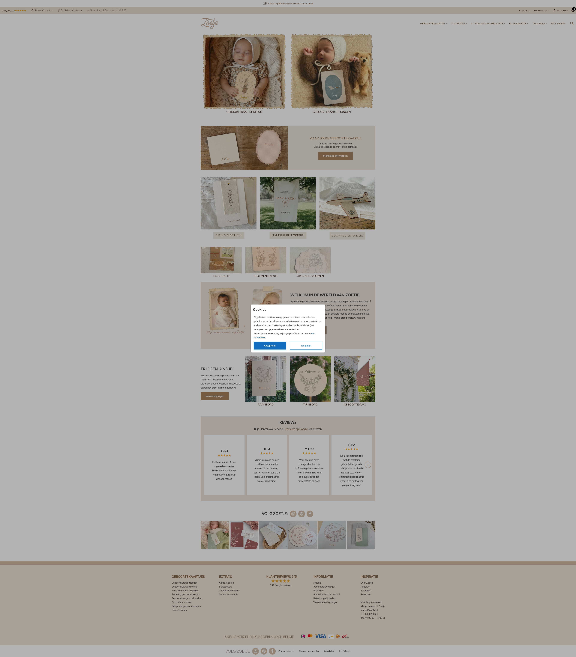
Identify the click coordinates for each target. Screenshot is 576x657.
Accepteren (270, 345)
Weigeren (306, 345)
